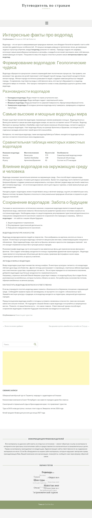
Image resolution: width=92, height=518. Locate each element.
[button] (46, 23)
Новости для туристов (23, 315)
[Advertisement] (46, 368)
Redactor (32, 39)
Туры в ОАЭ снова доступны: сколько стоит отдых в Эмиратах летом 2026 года (33, 408)
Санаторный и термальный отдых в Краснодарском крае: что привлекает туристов (34, 404)
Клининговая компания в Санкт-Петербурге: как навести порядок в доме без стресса (35, 400)
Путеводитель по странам (46, 5)
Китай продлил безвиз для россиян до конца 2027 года (24, 413)
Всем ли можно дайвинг (13, 326)
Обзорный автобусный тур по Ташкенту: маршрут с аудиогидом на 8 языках (32, 395)
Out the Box (49, 504)
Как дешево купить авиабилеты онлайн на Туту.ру (69, 326)
